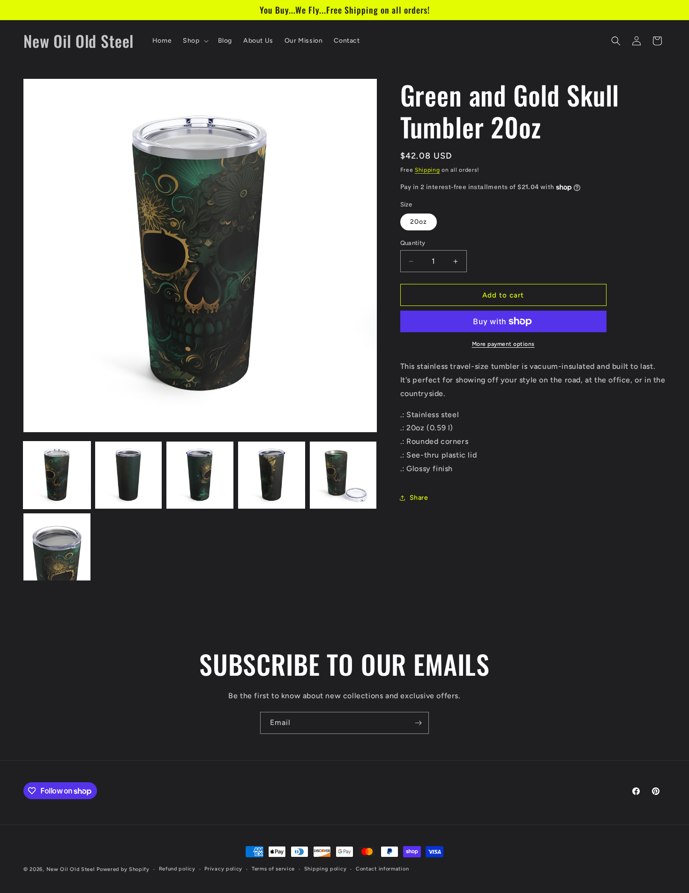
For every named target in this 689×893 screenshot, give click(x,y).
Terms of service (273, 869)
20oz (418, 222)
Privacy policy (223, 869)
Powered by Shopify (123, 869)
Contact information (382, 869)
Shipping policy (325, 869)
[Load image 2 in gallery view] (128, 475)
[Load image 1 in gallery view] (56, 475)
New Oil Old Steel (70, 869)
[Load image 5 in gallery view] (343, 475)
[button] (194, 41)
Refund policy (177, 869)
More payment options (503, 344)
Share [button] (419, 498)
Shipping (427, 170)
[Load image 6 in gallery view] (56, 546)
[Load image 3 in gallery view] (199, 475)
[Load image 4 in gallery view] (271, 475)
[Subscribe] (418, 723)
